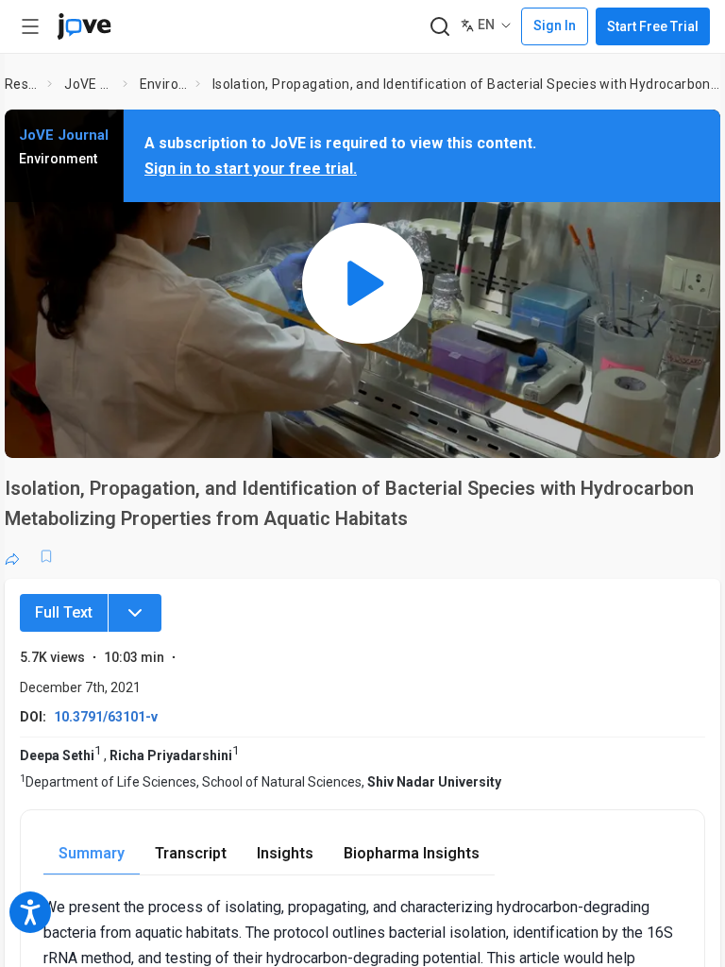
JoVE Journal (89, 84)
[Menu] (135, 613)
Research (22, 84)
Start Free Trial (653, 26)
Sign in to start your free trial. (250, 169)
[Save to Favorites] (46, 556)
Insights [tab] (285, 853)
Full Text (64, 612)
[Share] (12, 556)
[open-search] (439, 27)
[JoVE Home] (84, 26)
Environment (164, 84)
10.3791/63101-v (106, 716)
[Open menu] (30, 26)
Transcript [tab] (191, 853)
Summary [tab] (92, 853)
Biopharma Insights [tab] (412, 853)
